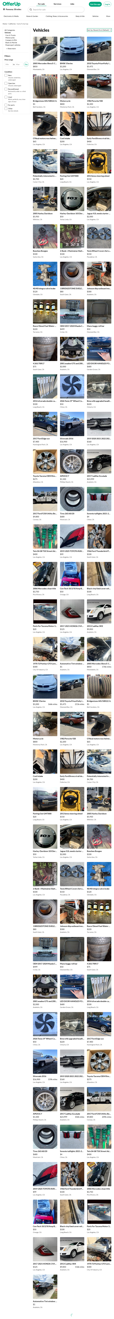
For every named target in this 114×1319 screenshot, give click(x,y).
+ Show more (11, 49)
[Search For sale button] (31, 9)
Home (5, 24)
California (11, 24)
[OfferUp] (11, 4)
